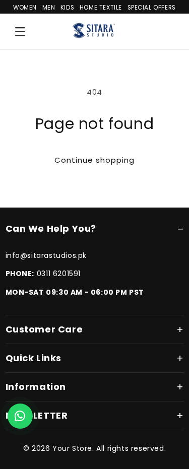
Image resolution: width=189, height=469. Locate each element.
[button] (20, 32)
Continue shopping (94, 160)
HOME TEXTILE (101, 8)
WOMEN (25, 8)
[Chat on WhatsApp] (20, 416)
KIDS (67, 8)
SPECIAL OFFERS (152, 8)
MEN (48, 8)
